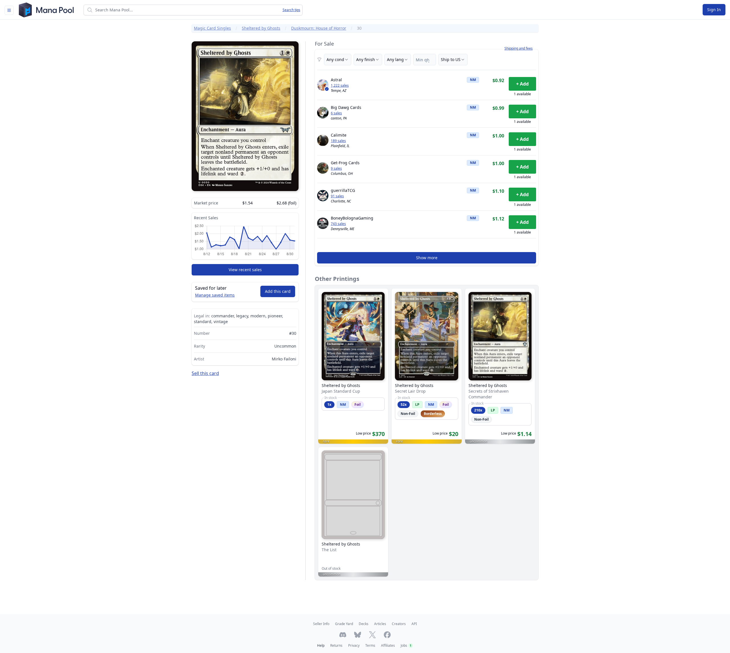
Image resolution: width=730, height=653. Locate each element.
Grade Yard (344, 623)
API (414, 623)
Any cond (335, 59)
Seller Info (321, 623)
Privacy (354, 645)
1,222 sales (340, 85)
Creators (399, 623)
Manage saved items (215, 295)
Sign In (714, 9)
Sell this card (205, 373)
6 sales (336, 113)
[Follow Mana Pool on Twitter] (372, 634)
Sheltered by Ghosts (261, 28)
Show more (426, 257)
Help (321, 645)
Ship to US (451, 59)
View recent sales (245, 269)
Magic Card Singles (212, 28)
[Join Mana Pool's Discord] (342, 634)
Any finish (365, 59)
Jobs (406, 645)
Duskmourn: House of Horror (318, 28)
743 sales (338, 224)
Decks (363, 623)
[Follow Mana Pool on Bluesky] (357, 634)
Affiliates (388, 645)
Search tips (291, 10)
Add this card (278, 291)
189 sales (338, 141)
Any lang (395, 59)
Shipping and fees (518, 48)
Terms (370, 645)
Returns (336, 645)
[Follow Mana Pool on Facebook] (387, 634)
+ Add (522, 84)
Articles (380, 623)
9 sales (336, 168)
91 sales (337, 196)
